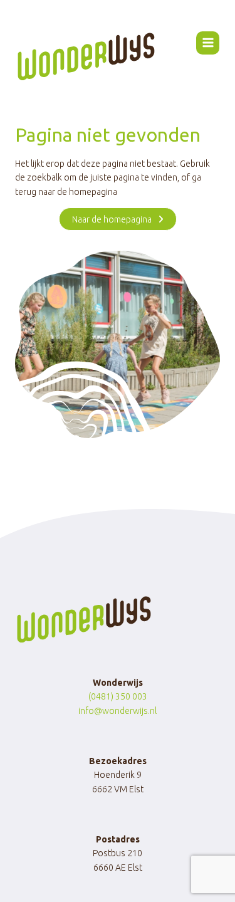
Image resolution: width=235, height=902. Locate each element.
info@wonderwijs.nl (117, 711)
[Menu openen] (207, 43)
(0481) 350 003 (117, 696)
